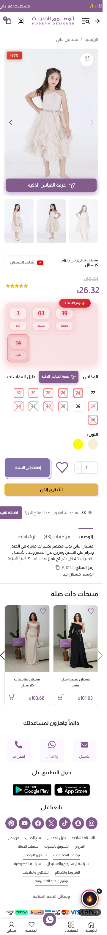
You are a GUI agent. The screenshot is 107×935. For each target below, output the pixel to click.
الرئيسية (91, 39)
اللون (93, 425)
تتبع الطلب (33, 829)
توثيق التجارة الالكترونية (51, 872)
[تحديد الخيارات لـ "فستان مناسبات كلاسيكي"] (12, 687)
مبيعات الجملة (28, 837)
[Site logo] (53, 20)
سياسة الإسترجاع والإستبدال (67, 855)
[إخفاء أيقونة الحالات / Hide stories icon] (99, 891)
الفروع (80, 837)
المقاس (90, 367)
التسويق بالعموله (57, 837)
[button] (92, 119)
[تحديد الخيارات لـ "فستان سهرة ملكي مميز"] (60, 687)
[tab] (81, 527)
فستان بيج (71, 565)
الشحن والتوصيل (35, 846)
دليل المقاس (56, 829)
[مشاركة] (87, 59)
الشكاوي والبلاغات (36, 863)
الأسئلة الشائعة (83, 829)
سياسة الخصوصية (27, 855)
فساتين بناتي (67, 39)
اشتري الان (51, 480)
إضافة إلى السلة (28, 458)
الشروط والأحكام (67, 863)
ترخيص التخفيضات (66, 846)
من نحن (13, 829)
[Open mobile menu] (86, 21)
